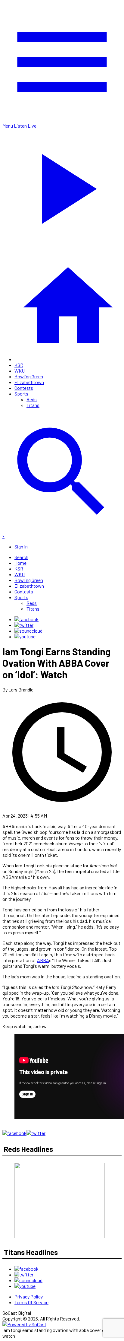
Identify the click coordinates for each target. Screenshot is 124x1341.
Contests (23, 388)
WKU (19, 370)
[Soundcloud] (28, 631)
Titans (32, 405)
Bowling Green (28, 376)
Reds (31, 399)
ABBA (43, 960)
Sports (21, 393)
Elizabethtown (29, 382)
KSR (18, 365)
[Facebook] (26, 619)
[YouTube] (25, 636)
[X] (23, 625)
